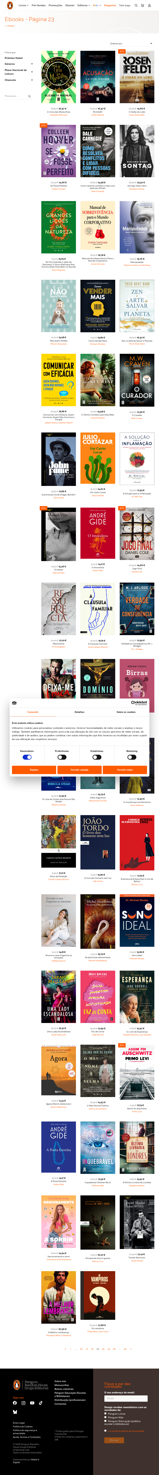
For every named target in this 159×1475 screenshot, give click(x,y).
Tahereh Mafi (98, 1186)
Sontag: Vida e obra (136, 186)
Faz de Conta (97, 1031)
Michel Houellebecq (98, 960)
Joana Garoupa (98, 264)
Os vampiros (97, 1328)
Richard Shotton (97, 344)
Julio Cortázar (97, 495)
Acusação (97, 112)
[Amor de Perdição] (58, 817)
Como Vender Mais (98, 341)
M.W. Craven (137, 418)
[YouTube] (32, 1403)
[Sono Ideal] (137, 896)
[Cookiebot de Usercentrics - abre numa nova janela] (133, 703)
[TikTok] (40, 1403)
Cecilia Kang (144, 265)
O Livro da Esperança (137, 1032)
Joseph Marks (51, 423)
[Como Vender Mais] (97, 281)
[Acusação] (97, 52)
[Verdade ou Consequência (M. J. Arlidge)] (137, 584)
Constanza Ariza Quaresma (58, 1259)
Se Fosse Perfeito (58, 186)
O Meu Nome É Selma (98, 1105)
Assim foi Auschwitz (137, 1108)
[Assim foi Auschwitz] (137, 1046)
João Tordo (98, 881)
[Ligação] (150, 5)
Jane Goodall (145, 1035)
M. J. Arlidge (137, 649)
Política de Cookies (23, 1426)
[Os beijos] (58, 509)
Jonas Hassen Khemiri (98, 647)
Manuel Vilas (58, 573)
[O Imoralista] (97, 509)
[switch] (62, 757)
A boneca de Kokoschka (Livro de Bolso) (137, 880)
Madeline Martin (137, 1186)
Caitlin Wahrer (97, 115)
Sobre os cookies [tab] (126, 712)
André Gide (98, 570)
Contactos (60, 1404)
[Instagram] (23, 1403)
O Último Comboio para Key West (97, 415)
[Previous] (65, 1349)
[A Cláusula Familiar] (97, 584)
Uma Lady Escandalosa (58, 1031)
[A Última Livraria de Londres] (137, 1123)
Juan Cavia (103, 1331)
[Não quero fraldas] (58, 281)
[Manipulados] (137, 202)
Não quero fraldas (59, 341)
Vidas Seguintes (98, 798)
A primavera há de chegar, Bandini (58, 495)
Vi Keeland (66, 1335)
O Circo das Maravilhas (58, 112)
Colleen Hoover (59, 189)
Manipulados (137, 262)
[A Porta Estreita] (58, 1123)
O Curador (137, 415)
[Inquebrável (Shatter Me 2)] (97, 1123)
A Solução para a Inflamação (137, 493)
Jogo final (137, 568)
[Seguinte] (130, 1349)
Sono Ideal (137, 955)
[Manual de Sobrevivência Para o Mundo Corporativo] (97, 202)
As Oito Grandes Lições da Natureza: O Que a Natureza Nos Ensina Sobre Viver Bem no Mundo (59, 264)
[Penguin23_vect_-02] (64, 1421)
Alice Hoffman (137, 805)
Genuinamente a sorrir (59, 1256)
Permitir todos (125, 769)
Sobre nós (60, 1381)
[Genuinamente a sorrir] (58, 1197)
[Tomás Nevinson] (137, 1197)
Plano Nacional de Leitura (16, 72)
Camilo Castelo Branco (58, 879)
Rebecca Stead (59, 805)
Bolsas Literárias (64, 1389)
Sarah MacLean (58, 1035)
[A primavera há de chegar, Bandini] (58, 434)
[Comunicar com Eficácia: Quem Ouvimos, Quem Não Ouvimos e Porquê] (58, 355)
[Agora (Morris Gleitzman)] (58, 1046)
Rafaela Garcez (59, 961)
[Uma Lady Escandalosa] (58, 972)
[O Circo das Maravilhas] (58, 52)
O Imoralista (98, 567)
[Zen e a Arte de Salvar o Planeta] (137, 281)
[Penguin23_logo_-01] (10, 5)
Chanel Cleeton (98, 418)
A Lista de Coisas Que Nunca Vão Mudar (58, 800)
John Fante (58, 498)
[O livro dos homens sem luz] (97, 817)
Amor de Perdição (58, 876)
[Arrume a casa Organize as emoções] (58, 896)
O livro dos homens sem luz (97, 878)
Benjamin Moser (137, 189)
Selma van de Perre (98, 1109)
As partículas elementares (98, 957)
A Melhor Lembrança (58, 1332)
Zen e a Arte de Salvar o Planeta (137, 341)
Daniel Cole (137, 572)
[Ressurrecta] (58, 584)
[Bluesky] (15, 1412)
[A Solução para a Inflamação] (137, 434)
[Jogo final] (137, 509)
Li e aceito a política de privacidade (126, 1431)
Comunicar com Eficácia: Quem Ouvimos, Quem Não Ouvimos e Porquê (59, 417)
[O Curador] (137, 355)
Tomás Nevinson (137, 1257)
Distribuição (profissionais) (70, 1400)
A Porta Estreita (58, 1181)
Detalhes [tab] (79, 712)
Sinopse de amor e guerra (97, 1258)
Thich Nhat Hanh (137, 344)
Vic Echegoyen (58, 647)
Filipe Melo (92, 1331)
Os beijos (58, 569)
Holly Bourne (98, 1035)
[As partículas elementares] (97, 896)
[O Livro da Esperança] (137, 972)
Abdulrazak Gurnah (98, 801)
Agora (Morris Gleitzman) (58, 1104)
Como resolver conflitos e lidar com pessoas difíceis (97, 187)
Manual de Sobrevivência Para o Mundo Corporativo (98, 259)
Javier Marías (137, 1261)
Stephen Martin (65, 423)
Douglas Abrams (130, 1035)
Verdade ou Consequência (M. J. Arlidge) (137, 645)
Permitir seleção (79, 769)
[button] (136, 5)
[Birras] (137, 660)
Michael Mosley (137, 958)
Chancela (10, 80)
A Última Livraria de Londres (137, 1182)
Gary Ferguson (58, 270)
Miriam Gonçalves (58, 344)
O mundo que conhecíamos (137, 802)
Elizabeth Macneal (58, 115)
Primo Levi (137, 1112)
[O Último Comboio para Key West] (97, 355)
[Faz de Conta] (97, 972)
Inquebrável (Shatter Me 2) (98, 1182)
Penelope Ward (53, 1335)
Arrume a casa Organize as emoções (58, 956)
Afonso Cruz (137, 884)
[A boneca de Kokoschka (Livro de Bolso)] (137, 817)
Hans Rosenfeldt (137, 115)
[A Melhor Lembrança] (58, 1273)
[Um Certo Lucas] (97, 434)
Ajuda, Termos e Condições (27, 1437)
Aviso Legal (19, 1423)
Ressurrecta (58, 644)
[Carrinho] (142, 5)
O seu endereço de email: (119, 1392)
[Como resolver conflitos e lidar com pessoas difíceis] (97, 126)
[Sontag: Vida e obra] (137, 126)
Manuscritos (62, 1385)
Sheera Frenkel (131, 265)
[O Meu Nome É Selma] (97, 1046)
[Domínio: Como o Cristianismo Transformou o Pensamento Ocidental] (97, 660)
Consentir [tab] (32, 712)
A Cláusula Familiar (97, 644)
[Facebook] (15, 1403)
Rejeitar (34, 769)
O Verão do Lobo (137, 112)
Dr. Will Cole (137, 497)
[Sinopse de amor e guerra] (97, 1197)
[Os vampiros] (97, 1273)
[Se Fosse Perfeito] (58, 126)
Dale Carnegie (97, 191)
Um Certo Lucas (98, 492)
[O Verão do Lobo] (137, 52)
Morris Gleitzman (58, 1107)
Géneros (10, 64)
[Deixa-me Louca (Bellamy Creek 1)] (58, 660)
